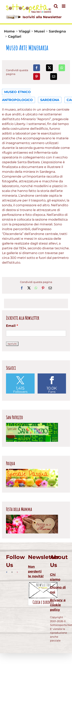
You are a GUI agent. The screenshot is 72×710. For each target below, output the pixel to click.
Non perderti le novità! (36, 571)
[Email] (53, 76)
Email (12, 326)
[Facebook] (36, 67)
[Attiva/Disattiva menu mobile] (64, 6)
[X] (49, 67)
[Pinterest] (36, 76)
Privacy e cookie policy (58, 605)
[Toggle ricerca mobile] (56, 6)
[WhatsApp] (62, 67)
